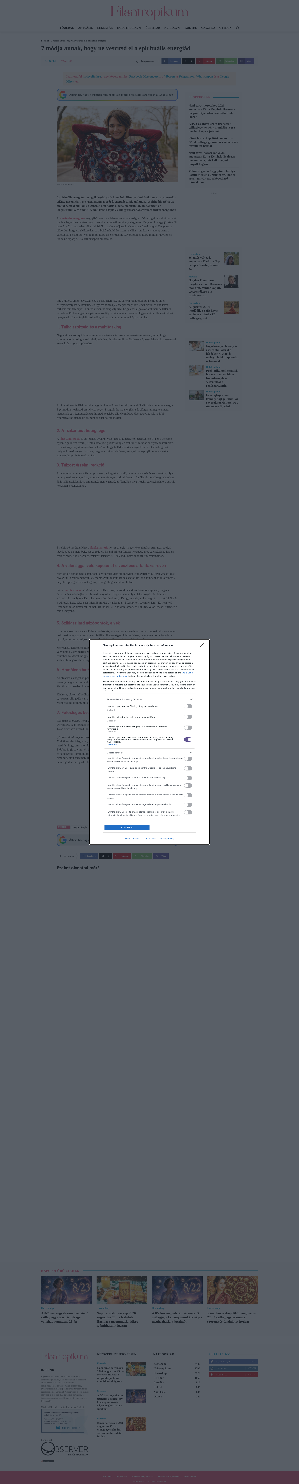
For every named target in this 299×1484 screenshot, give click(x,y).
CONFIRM (127, 827)
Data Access (149, 838)
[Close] (203, 646)
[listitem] (149, 699)
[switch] (188, 706)
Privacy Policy (167, 838)
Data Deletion (132, 838)
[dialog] (149, 742)
